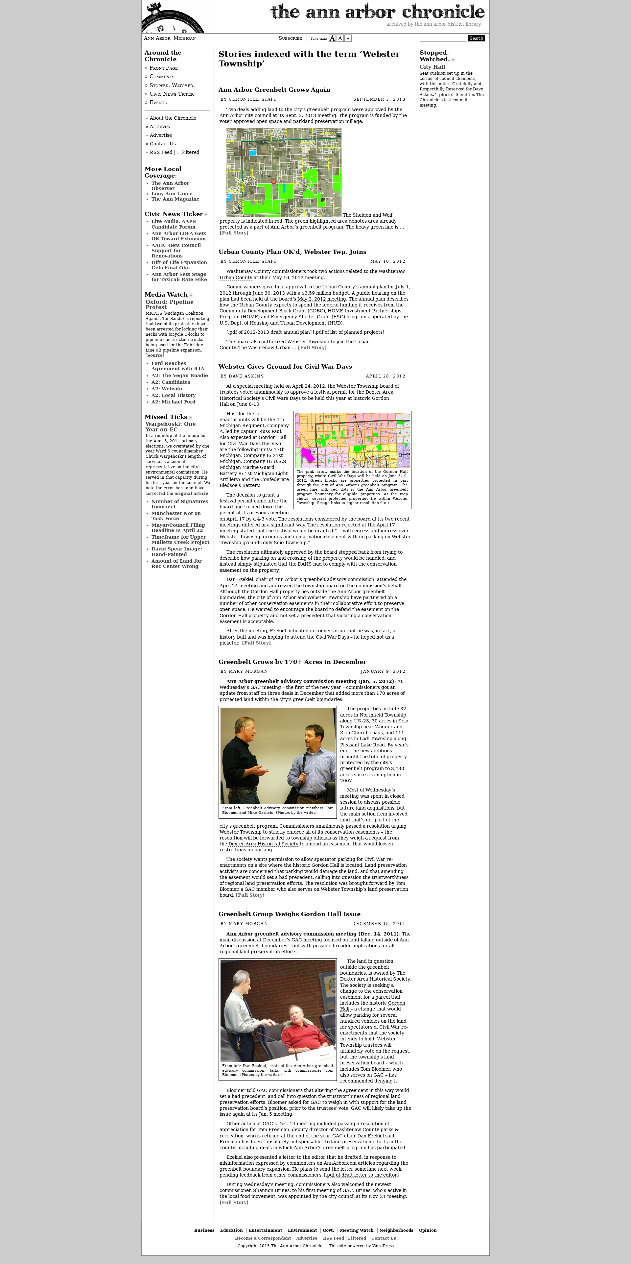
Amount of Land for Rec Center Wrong (176, 563)
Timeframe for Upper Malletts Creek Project (180, 539)
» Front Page (161, 68)
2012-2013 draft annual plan (277, 332)
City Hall (432, 67)
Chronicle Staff (253, 99)
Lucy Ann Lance (172, 193)
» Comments (160, 77)
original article (191, 493)
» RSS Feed (159, 152)
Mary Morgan (248, 671)
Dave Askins (246, 376)
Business (204, 1230)
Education (231, 1230)
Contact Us (383, 1238)
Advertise (306, 1238)
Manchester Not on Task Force (176, 516)
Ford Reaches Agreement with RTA (178, 366)
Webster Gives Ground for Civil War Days (285, 366)
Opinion (428, 1230)
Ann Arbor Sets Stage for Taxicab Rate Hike (179, 277)
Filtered (357, 1238)
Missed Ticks (166, 417)
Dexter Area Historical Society (263, 843)
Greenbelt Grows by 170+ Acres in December (292, 662)
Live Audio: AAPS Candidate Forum (174, 224)
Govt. (328, 1230)
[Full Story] (234, 232)
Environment (302, 1230)
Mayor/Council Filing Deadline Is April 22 (178, 528)
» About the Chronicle (171, 118)
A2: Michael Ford (174, 401)
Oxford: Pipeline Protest (170, 304)
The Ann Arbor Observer (170, 186)
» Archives (158, 126)
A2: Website (167, 388)
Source (155, 355)
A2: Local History (174, 395)
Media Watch (166, 294)
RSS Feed (333, 1238)
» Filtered (188, 152)
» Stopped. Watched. (170, 85)
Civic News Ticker (174, 214)
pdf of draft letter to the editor (362, 1175)
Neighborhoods (396, 1230)
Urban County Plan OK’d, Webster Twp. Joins (292, 252)
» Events (156, 103)
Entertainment (265, 1230)
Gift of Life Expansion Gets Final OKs (179, 265)
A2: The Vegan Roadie (180, 375)
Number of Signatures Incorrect (180, 504)
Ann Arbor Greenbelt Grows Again (274, 89)
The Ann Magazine (175, 199)
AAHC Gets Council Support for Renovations (176, 250)
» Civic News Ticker (169, 94)
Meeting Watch (357, 1230)
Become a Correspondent (263, 1238)
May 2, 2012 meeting (321, 299)
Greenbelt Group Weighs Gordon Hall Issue (290, 914)
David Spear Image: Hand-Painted (177, 551)
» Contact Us (161, 143)
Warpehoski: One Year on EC (171, 426)
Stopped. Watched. (435, 55)
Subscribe (290, 38)
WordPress (383, 1246)
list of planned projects (356, 332)
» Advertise (159, 135)
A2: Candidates (171, 382)
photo (445, 94)
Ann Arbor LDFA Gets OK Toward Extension (179, 236)
